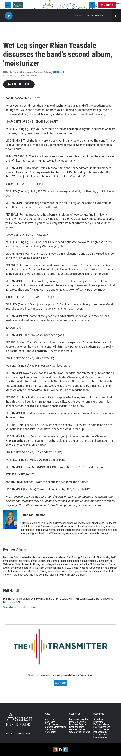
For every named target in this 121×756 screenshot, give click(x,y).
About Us (49, 719)
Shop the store (76, 727)
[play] (8, 16)
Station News (51, 724)
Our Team (50, 722)
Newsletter (50, 732)
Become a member (79, 719)
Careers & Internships (55, 727)
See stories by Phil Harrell (20, 607)
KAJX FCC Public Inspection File (101, 730)
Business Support (78, 724)
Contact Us (50, 729)
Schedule (98, 719)
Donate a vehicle (77, 722)
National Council (77, 729)
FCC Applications (101, 727)
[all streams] (116, 15)
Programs (98, 722)
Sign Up (60, 683)
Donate (108, 4)
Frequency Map (101, 724)
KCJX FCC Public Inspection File (101, 735)
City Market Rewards (79, 732)
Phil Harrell (58, 72)
